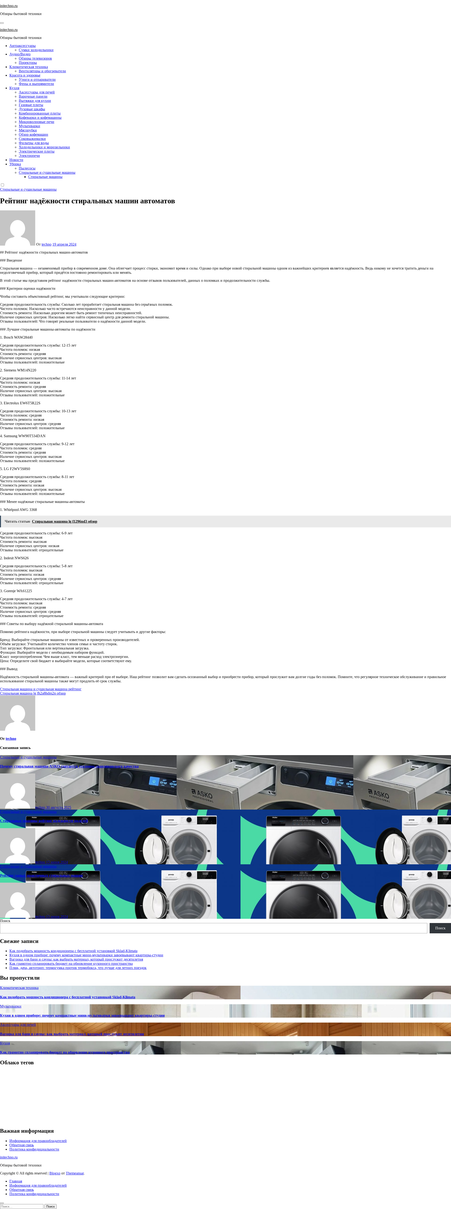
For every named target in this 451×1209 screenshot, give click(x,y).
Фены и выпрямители (36, 84)
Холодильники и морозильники (44, 147)
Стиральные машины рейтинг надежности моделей (44, 821)
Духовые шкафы (32, 109)
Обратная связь (21, 1145)
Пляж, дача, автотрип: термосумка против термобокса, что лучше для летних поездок (78, 968)
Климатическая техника (28, 67)
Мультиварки (29, 126)
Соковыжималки (32, 139)
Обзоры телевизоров (35, 58)
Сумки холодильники (36, 50)
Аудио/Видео (20, 54)
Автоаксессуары (22, 46)
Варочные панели (33, 96)
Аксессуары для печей (37, 92)
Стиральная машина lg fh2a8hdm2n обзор (33, 693)
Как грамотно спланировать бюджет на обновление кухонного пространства (71, 964)
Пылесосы (27, 168)
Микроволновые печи (36, 122)
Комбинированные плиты (40, 113)
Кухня (14, 88)
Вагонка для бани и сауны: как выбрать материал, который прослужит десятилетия (76, 959)
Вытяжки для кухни (35, 101)
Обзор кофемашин (33, 134)
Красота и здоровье (24, 75)
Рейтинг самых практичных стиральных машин (41, 875)
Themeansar (75, 1173)
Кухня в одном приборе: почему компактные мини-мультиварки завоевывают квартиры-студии (86, 955)
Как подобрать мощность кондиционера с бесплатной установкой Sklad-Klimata (73, 951)
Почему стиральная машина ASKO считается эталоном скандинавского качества (69, 766)
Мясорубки (28, 130)
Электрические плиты (36, 151)
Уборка (15, 164)
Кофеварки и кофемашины (40, 118)
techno (46, 244)
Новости (16, 160)
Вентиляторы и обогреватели (42, 71)
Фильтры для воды (34, 143)
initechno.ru (9, 6)
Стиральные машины (45, 177)
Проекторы (28, 63)
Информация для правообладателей (38, 1141)
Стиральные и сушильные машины (47, 172)
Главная (15, 1181)
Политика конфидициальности (34, 1149)
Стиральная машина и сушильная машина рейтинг (41, 689)
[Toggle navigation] (2, 23)
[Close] (2, 1203)
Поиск (5, 921)
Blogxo (54, 1173)
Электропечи (29, 156)
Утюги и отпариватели (37, 79)
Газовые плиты (31, 105)
